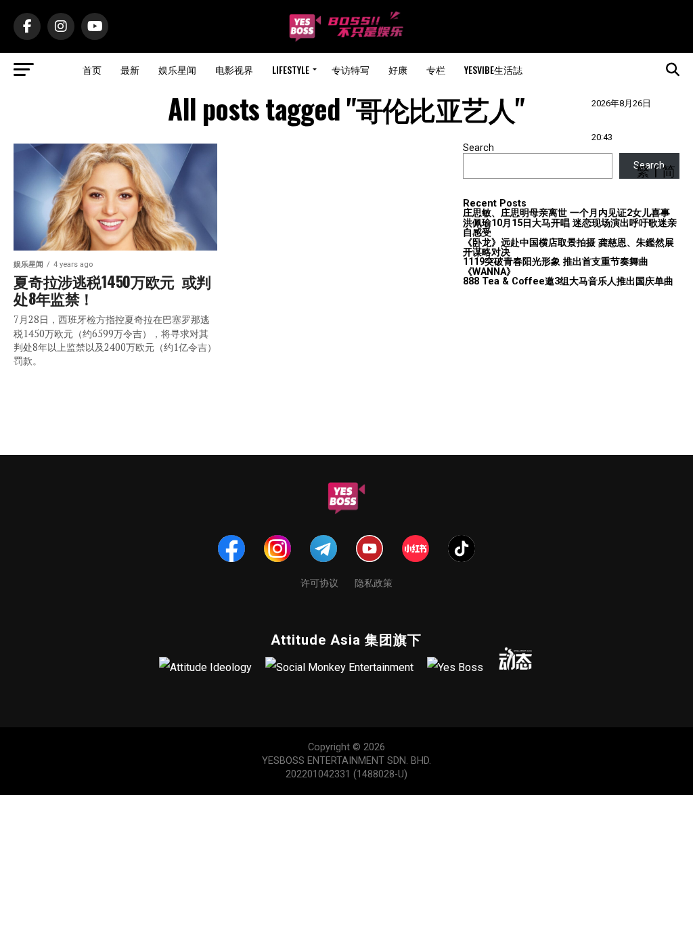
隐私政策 (374, 582)
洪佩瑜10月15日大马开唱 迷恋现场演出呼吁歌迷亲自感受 (570, 227)
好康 (397, 69)
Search (478, 148)
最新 (129, 69)
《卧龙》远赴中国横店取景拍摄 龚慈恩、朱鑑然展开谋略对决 (568, 247)
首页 (92, 69)
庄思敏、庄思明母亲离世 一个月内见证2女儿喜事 (566, 213)
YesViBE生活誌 (493, 69)
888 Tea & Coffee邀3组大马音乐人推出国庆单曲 (568, 281)
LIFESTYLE (290, 69)
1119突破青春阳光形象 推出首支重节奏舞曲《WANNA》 (555, 266)
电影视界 (234, 69)
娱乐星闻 (177, 69)
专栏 (435, 69)
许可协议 (319, 582)
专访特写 (351, 69)
